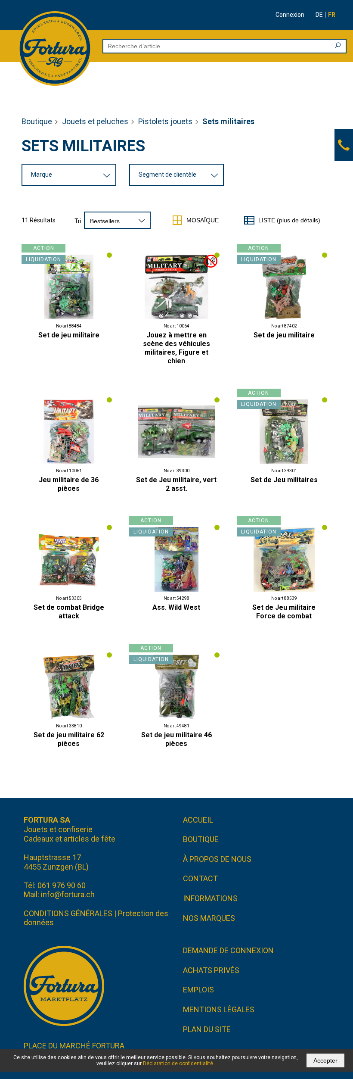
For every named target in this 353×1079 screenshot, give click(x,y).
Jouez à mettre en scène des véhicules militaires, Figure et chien (176, 348)
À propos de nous (217, 859)
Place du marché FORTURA (74, 1045)
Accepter (325, 1060)
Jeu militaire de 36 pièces (69, 484)
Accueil (198, 819)
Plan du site (207, 1029)
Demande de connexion (228, 950)
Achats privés (211, 970)
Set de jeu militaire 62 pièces (69, 739)
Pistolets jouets (165, 121)
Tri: (78, 221)
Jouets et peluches (95, 121)
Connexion (290, 14)
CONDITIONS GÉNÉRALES (68, 913)
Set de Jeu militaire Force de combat (284, 611)
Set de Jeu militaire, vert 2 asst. (176, 484)
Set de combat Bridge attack (69, 611)
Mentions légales (218, 1009)
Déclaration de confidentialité (178, 1063)
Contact (200, 878)
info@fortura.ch (68, 894)
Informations (210, 898)
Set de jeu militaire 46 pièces (176, 739)
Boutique (37, 121)
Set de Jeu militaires (284, 480)
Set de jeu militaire (68, 335)
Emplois (198, 989)
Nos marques (209, 918)
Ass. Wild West (176, 607)
